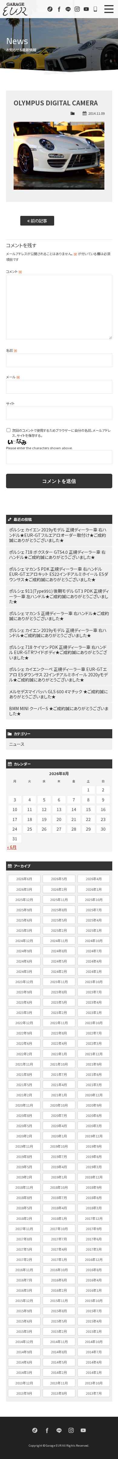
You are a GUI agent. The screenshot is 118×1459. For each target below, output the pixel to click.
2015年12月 (24, 1300)
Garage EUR (15, 9)
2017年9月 (94, 1228)
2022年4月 (59, 1043)
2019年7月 (59, 1156)
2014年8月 (59, 1351)
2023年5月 (59, 1002)
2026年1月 (94, 889)
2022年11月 (59, 1022)
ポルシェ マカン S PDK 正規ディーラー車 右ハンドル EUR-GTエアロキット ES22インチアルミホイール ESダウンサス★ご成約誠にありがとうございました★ (58, 574)
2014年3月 (24, 1372)
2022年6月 (24, 1043)
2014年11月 (59, 1341)
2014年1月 (94, 1372)
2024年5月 (59, 961)
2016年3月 (24, 1290)
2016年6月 (59, 1280)
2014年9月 (24, 1351)
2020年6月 (94, 1115)
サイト (10, 403)
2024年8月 (59, 950)
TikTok (49, 9)
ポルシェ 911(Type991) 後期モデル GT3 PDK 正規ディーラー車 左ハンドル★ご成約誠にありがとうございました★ (59, 596)
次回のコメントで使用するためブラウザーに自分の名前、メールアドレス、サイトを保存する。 (61, 433)
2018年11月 (24, 1187)
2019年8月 (24, 1156)
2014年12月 (24, 1341)
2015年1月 (94, 1331)
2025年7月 (94, 909)
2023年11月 (59, 981)
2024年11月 (59, 940)
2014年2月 (59, 1372)
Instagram (77, 9)
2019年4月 (59, 1166)
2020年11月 (24, 1105)
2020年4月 (59, 1125)
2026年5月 (59, 878)
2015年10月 (94, 1300)
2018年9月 (94, 1187)
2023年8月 (59, 991)
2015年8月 (59, 1310)
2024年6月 (24, 961)
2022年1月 (59, 1053)
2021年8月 (24, 1074)
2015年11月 (59, 1300)
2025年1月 (94, 930)
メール (13, 376)
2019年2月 (24, 1177)
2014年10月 (94, 1341)
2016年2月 (59, 1290)
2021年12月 (94, 1053)
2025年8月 (59, 909)
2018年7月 (59, 1197)
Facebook (59, 9)
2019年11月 (24, 1146)
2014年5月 (59, 1362)
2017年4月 (59, 1249)
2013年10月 (94, 1382)
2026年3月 (24, 889)
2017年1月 (59, 1259)
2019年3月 (94, 1166)
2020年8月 (24, 1115)
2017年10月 (59, 1228)
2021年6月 (94, 1074)
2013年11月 (59, 1382)
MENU (109, 9)
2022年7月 (94, 1033)
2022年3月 (94, 1043)
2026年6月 (24, 878)
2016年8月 (94, 1269)
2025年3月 (24, 930)
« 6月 (12, 847)
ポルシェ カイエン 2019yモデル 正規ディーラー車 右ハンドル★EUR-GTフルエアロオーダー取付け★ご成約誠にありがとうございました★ (58, 535)
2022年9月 (24, 1033)
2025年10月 (94, 899)
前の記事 (38, 220)
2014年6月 (24, 1362)
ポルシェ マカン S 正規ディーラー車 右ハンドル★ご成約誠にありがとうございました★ (59, 616)
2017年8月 (24, 1238)
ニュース (17, 744)
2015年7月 (94, 1310)
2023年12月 (24, 981)
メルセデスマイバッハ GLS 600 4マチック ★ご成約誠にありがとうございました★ (58, 694)
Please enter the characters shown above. (39, 447)
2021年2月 (24, 1094)
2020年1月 (59, 1136)
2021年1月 (59, 1094)
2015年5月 (59, 1321)
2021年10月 (59, 1064)
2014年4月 (94, 1362)
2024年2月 (59, 971)
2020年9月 (94, 1105)
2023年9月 (24, 991)
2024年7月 (94, 950)
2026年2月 (59, 889)
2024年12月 (24, 940)
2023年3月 (24, 1012)
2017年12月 (94, 1218)
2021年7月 (59, 1074)
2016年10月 (59, 1269)
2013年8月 (59, 1393)
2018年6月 (94, 1197)
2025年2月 (59, 930)
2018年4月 (59, 1207)
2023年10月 (94, 981)
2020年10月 (59, 1105)
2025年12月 (24, 899)
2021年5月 (24, 1084)
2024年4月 (94, 961)
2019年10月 (59, 1146)
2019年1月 (59, 1177)
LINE (68, 9)
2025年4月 (94, 920)
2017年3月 (94, 1249)
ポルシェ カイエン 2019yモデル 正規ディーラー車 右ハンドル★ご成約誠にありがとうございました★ (58, 633)
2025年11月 (59, 899)
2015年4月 (94, 1321)
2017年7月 (59, 1238)
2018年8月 (24, 1197)
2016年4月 (94, 1280)
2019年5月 (24, 1166)
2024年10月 (94, 940)
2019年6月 (94, 1156)
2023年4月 (94, 1002)
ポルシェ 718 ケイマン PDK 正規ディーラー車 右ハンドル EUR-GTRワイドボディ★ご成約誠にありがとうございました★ (58, 652)
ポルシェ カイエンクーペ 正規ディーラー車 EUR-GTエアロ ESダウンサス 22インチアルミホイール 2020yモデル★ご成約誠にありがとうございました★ (58, 674)
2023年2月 (59, 1012)
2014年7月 (94, 1351)
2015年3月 (24, 1331)
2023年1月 (94, 1012)
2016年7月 (24, 1280)
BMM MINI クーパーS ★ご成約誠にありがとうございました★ (58, 711)
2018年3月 (94, 1207)
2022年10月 (94, 1022)
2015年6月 (24, 1321)
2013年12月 (24, 1382)
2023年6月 (24, 1002)
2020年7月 (59, 1115)
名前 (11, 350)
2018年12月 (94, 1177)
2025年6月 (24, 920)
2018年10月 (59, 1187)
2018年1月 (59, 1218)
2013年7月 (94, 1393)
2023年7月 (94, 991)
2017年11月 (24, 1228)
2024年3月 (24, 971)
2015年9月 (24, 1310)
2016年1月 (94, 1290)
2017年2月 (24, 1259)
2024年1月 (94, 971)
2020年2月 (24, 1136)
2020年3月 (94, 1125)
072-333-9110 (95, 9)
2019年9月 (94, 1146)
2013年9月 (24, 1393)
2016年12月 (94, 1259)
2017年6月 (94, 1238)
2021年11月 (24, 1064)
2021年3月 (94, 1084)
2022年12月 (24, 1022)
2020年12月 (94, 1094)
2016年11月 (24, 1269)
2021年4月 (59, 1084)
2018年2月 (24, 1218)
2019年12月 (94, 1136)
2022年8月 (59, 1033)
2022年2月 (24, 1053)
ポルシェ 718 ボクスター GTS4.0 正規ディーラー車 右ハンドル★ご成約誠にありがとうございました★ (57, 554)
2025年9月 (24, 909)
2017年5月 (24, 1249)
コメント (14, 271)
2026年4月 (94, 878)
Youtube (86, 9)
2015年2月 (59, 1331)
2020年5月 (24, 1125)
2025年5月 (59, 920)
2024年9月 (24, 950)
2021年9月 (94, 1064)
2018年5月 (24, 1207)
